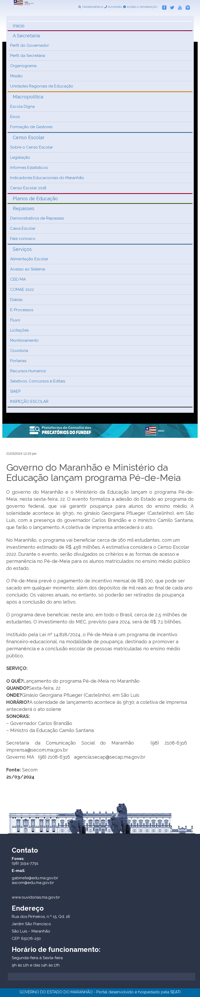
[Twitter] (170, 6)
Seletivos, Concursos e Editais (37, 381)
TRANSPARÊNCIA (92, 6)
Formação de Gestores (31, 127)
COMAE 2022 (22, 289)
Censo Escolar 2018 (28, 188)
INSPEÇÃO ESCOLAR (29, 401)
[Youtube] (178, 6)
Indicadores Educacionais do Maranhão (47, 177)
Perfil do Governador (29, 45)
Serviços (22, 249)
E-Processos (21, 310)
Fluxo (15, 320)
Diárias (16, 299)
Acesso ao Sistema (27, 269)
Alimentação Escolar (29, 259)
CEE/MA (18, 279)
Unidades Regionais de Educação (41, 86)
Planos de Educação (35, 198)
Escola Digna (22, 106)
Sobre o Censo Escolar (31, 147)
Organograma (23, 65)
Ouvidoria (19, 350)
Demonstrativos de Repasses (37, 218)
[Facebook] (163, 6)
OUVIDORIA (114, 6)
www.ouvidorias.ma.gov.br (36, 897)
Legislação (20, 157)
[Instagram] (186, 6)
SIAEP (15, 391)
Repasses (23, 208)
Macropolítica (28, 96)
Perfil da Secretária (27, 55)
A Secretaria (26, 35)
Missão (16, 76)
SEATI (175, 992)
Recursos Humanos (28, 371)
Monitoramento (24, 340)
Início (18, 25)
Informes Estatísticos (29, 167)
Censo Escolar (29, 137)
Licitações (19, 330)
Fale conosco (22, 238)
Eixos (15, 116)
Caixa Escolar (22, 228)
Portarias (18, 360)
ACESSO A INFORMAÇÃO (141, 6)
